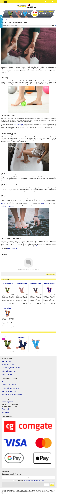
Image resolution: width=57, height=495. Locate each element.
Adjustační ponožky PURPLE (49, 284)
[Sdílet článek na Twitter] (53, 25)
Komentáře (4, 254)
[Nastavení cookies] (2, 493)
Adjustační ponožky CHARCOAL (35, 284)
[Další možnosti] (55, 1)
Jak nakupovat (7, 361)
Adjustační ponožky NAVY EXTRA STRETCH (21, 337)
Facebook (5, 409)
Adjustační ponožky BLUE (35, 336)
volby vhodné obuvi (19, 124)
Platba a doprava (8, 364)
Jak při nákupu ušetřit (9, 391)
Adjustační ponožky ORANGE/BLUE (8, 307)
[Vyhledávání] (49, 1)
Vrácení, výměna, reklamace (12, 368)
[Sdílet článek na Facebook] (55, 25)
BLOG (4, 381)
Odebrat (46, 484)
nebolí (36, 246)
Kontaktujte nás (7, 402)
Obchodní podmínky (9, 371)
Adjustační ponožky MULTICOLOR (21, 284)
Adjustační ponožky (12, 248)
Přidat (52, 484)
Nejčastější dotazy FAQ (10, 388)
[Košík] (52, 1)
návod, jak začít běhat (8, 206)
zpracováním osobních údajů (33, 480)
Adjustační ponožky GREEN (7, 336)
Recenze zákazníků (9, 385)
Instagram (5, 412)
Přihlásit (37, 493)
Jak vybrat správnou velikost (12, 395)
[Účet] (45, 1)
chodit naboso (44, 203)
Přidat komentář (50, 274)
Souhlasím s (29, 480)
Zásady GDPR (7, 374)
